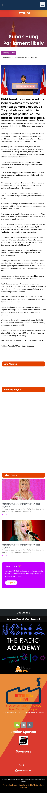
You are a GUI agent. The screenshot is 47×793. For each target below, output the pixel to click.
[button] (42, 4)
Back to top (23, 612)
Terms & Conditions (10, 785)
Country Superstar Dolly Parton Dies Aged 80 (20, 57)
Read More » (6, 515)
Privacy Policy (23, 785)
